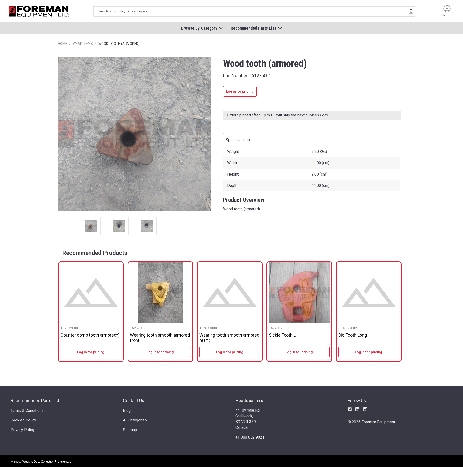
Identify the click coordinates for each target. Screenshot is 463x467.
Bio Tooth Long (352, 335)
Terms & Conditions (27, 410)
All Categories (135, 420)
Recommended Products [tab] (94, 253)
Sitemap (130, 429)
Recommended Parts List (35, 400)
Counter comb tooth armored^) (90, 335)
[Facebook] (350, 409)
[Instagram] (365, 409)
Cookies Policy (23, 420)
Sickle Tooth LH (284, 335)
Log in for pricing (239, 91)
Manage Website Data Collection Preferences (41, 462)
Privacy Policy (23, 429)
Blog (127, 410)
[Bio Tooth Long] (368, 292)
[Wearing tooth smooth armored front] (160, 292)
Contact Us (133, 400)
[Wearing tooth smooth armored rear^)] (229, 292)
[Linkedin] (357, 409)
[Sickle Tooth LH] (299, 292)
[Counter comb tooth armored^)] (91, 292)
